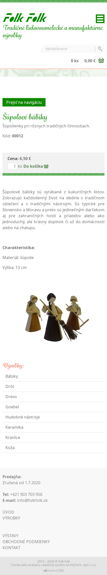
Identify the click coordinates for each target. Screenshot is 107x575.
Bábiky (11, 376)
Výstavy (10, 535)
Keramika (14, 427)
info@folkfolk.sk (32, 500)
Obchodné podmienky (26, 541)
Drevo (11, 396)
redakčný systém (53, 565)
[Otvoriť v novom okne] (53, 570)
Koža (10, 447)
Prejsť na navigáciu (24, 102)
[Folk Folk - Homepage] (24, 17)
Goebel (12, 407)
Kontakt (11, 547)
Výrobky (11, 518)
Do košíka (33, 166)
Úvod (8, 512)
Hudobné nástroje (22, 417)
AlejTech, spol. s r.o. (83, 565)
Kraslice (12, 437)
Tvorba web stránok (24, 565)
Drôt (9, 386)
